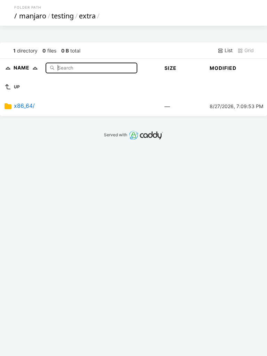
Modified (223, 68)
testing (62, 16)
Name (22, 68)
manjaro (32, 16)
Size (170, 68)
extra (87, 16)
